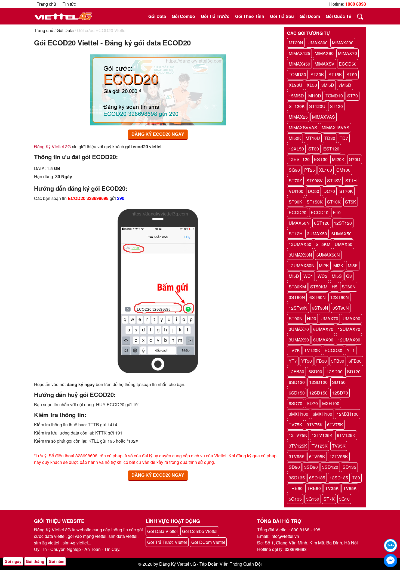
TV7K (294, 350)
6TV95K (317, 456)
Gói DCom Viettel (208, 542)
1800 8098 (355, 4)
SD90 (294, 467)
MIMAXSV (324, 64)
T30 (356, 478)
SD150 (339, 382)
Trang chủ (46, 4)
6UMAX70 (323, 329)
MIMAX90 (324, 53)
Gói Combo (183, 16)
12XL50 (296, 149)
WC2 (322, 276)
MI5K (353, 265)
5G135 (295, 499)
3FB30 (337, 361)
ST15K (335, 74)
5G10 (344, 499)
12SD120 (318, 382)
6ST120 (322, 223)
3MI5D (327, 85)
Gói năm (56, 561)
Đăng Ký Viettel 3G (52, 146)
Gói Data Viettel (162, 531)
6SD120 (297, 382)
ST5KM (323, 244)
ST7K (329, 499)
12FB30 (296, 371)
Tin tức (69, 4)
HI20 (311, 318)
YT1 (351, 350)
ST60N (349, 287)
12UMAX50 (300, 244)
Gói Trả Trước (215, 16)
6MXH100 (322, 414)
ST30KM (297, 287)
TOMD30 (297, 74)
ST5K (350, 202)
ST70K (346, 191)
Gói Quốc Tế (338, 16)
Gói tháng (35, 561)
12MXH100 (348, 414)
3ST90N (341, 308)
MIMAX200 (342, 42)
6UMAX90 (323, 340)
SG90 (294, 170)
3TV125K (298, 446)
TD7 (344, 138)
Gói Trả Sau (282, 16)
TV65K (350, 488)
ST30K (317, 74)
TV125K (320, 446)
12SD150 (318, 393)
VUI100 (296, 191)
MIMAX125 (299, 53)
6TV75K (335, 424)
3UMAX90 (299, 340)
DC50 (313, 191)
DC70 (329, 191)
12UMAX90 (349, 340)
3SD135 (297, 478)
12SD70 (340, 393)
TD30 (329, 138)
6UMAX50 (341, 233)
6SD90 (315, 371)
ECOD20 (297, 212)
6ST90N (320, 308)
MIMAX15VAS (335, 127)
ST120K (297, 106)
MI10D (314, 96)
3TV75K (315, 424)
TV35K (332, 488)
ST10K (334, 202)
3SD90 (311, 467)
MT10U (313, 138)
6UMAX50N (328, 255)
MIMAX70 (347, 53)
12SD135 (339, 478)
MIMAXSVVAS (303, 127)
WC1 (308, 276)
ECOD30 (333, 350)
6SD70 (295, 403)
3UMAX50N (300, 255)
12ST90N (298, 308)
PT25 (309, 170)
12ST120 (343, 223)
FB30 (321, 361)
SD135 (349, 467)
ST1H (351, 180)
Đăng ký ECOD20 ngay (157, 134)
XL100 (325, 170)
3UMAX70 (299, 329)
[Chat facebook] (390, 560)
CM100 (343, 170)
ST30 (313, 149)
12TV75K (298, 435)
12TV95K (339, 456)
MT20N (296, 42)
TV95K (339, 446)
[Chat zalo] (390, 545)
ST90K (295, 202)
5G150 (312, 499)
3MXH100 (298, 414)
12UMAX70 (349, 329)
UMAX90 (351, 318)
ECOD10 (319, 212)
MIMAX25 (298, 117)
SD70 (312, 403)
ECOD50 (347, 64)
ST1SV (334, 180)
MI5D (294, 276)
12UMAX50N (302, 265)
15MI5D (296, 96)
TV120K (312, 350)
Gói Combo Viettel (199, 531)
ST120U (317, 106)
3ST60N (297, 297)
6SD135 (317, 478)
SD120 (354, 371)
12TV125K (322, 435)
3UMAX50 (317, 233)
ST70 (352, 96)
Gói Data (157, 16)
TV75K (295, 424)
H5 (334, 287)
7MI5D (345, 85)
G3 (349, 276)
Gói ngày (13, 561)
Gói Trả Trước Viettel (167, 542)
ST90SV (314, 180)
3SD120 (330, 467)
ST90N (296, 318)
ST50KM (318, 287)
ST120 (336, 106)
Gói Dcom (310, 16)
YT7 (293, 361)
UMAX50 (343, 244)
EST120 (331, 149)
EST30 (321, 159)
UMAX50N (299, 223)
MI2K (324, 265)
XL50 (312, 85)
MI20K (338, 159)
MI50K (295, 138)
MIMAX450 (299, 64)
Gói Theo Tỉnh (249, 16)
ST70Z (295, 180)
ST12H (296, 233)
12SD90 (335, 371)
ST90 (351, 74)
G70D (354, 159)
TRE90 (314, 488)
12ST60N (339, 297)
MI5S (337, 276)
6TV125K (346, 435)
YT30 (306, 361)
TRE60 (296, 488)
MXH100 (330, 403)
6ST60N (317, 297)
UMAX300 (317, 42)
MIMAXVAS (323, 117)
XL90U (295, 85)
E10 (337, 212)
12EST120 (299, 159)
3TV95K (297, 456)
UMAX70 (329, 318)
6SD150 (297, 393)
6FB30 (355, 361)
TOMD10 (334, 96)
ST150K (315, 202)
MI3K (338, 265)
